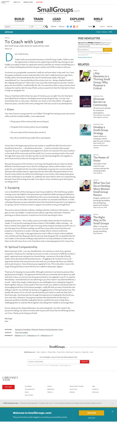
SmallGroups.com (29, 352)
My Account (69, 352)
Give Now (39, 2)
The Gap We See (29, 389)
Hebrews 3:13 (19, 335)
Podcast (62, 27)
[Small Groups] (58, 10)
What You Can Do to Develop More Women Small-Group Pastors (101, 189)
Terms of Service (82, 54)
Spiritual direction (51, 329)
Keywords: (8, 329)
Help (93, 386)
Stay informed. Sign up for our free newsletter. (58, 357)
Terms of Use (61, 352)
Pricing (109, 27)
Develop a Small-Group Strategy (100, 130)
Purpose (41, 329)
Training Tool (98, 96)
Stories (27, 392)
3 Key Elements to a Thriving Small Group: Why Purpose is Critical (101, 80)
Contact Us (77, 352)
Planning (35, 329)
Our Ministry (28, 386)
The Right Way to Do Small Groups (101, 220)
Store (90, 27)
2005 (110, 32)
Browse (53, 27)
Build (19, 19)
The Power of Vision (101, 159)
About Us (17, 2)
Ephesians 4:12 (46, 335)
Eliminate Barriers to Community (100, 102)
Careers (49, 386)
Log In (102, 27)
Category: (8, 332)
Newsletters (28, 2)
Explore (77, 19)
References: (9, 335)
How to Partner (29, 395)
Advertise (72, 392)
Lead (57, 19)
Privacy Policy (106, 53)
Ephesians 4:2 (32, 335)
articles (104, 32)
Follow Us (50, 392)
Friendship (27, 329)
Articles (9, 32)
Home (98, 32)
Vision (61, 329)
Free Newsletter (89, 38)
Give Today (8, 387)
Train (38, 19)
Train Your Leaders (21, 332)
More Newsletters (84, 57)
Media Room (50, 389)
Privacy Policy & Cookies (77, 386)
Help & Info (85, 352)
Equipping (18, 329)
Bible (98, 19)
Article (7, 38)
